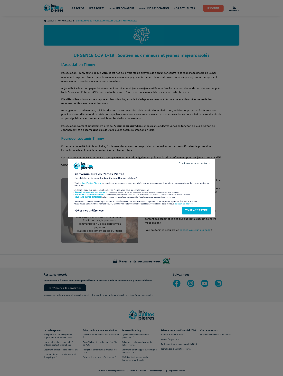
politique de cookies (184, 204)
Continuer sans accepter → (194, 163)
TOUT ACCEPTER (196, 210)
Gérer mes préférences (89, 210)
